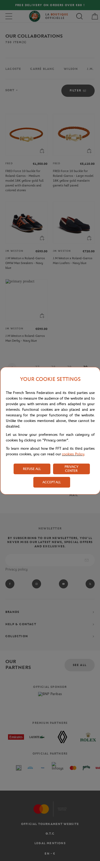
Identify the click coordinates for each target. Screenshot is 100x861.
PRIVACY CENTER (71, 469)
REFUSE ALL (32, 469)
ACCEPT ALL (51, 482)
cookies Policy (73, 454)
